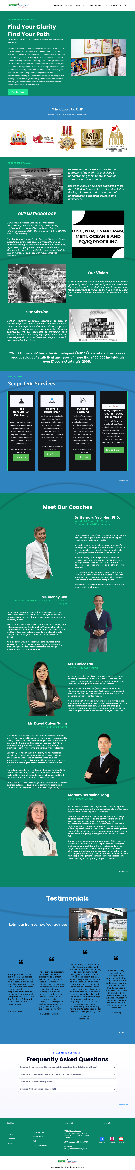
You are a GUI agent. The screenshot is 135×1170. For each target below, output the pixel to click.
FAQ (106, 5)
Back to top (123, 480)
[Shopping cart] (126, 5)
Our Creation (95, 5)
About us (58, 5)
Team (77, 5)
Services (68, 5)
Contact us (116, 5)
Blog (85, 5)
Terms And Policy (40, 1145)
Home (10, 1134)
